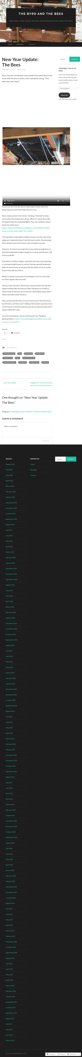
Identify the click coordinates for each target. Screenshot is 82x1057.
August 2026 (10, 464)
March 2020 (10, 870)
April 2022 (9, 733)
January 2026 (10, 497)
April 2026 (9, 481)
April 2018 (9, 980)
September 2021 (11, 771)
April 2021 (9, 799)
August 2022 (10, 711)
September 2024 (11, 579)
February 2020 (11, 876)
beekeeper (40, 353)
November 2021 (11, 760)
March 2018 (10, 986)
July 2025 (9, 530)
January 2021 (10, 815)
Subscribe (64, 95)
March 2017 (10, 1040)
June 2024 (9, 590)
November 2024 (11, 574)
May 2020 (9, 859)
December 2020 (11, 821)
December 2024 (11, 568)
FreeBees (23, 362)
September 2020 (11, 837)
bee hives (28, 353)
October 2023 (11, 634)
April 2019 (9, 925)
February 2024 (11, 612)
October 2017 (11, 1007)
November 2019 (11, 892)
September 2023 (11, 640)
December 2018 (11, 942)
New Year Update (9, 383)
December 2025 (11, 503)
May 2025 (9, 541)
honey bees (34, 362)
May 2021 (9, 793)
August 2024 (10, 585)
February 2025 (11, 557)
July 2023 (9, 651)
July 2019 (9, 909)
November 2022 (11, 695)
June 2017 (9, 1029)
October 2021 (11, 766)
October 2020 (11, 832)
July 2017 (9, 1024)
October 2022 (11, 700)
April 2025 (9, 546)
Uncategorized (11, 347)
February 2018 (11, 991)
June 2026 (9, 470)
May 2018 (9, 975)
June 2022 (9, 722)
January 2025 (10, 563)
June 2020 (9, 854)
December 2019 (11, 887)
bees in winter (29, 358)
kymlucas (21, 69)
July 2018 (9, 964)
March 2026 (10, 486)
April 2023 (9, 667)
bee (20, 353)
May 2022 (9, 728)
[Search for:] (69, 59)
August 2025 (10, 524)
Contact (32, 44)
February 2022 (11, 744)
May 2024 (9, 596)
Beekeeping (8, 358)
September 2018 (11, 953)
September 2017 (11, 1013)
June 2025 (9, 535)
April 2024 (9, 601)
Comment (46, 441)
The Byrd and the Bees (41, 13)
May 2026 (9, 475)
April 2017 (9, 1035)
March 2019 (10, 931)
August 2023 (10, 645)
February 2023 (11, 678)
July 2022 (9, 717)
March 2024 (10, 607)
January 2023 (10, 684)
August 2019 (10, 903)
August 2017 (10, 1018)
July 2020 (9, 848)
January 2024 (10, 618)
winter (45, 362)
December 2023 (11, 623)
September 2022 (11, 706)
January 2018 (10, 996)
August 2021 (10, 777)
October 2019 (11, 898)
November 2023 (11, 629)
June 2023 (9, 656)
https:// (18, 319)
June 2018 (9, 969)
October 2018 (11, 947)
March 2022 (10, 739)
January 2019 (10, 936)
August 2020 (10, 843)
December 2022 (11, 689)
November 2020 (11, 826)
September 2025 (11, 519)
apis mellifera (9, 353)
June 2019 (9, 914)
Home (10, 44)
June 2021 (9, 788)
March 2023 (10, 673)
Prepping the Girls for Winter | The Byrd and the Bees (31, 412)
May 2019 (9, 920)
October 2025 (11, 513)
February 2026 (11, 492)
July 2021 (9, 782)
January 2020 (10, 881)
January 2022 (10, 749)
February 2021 (11, 810)
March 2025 (10, 552)
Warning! (20, 44)
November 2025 (11, 508)
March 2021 (10, 804)
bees (18, 358)
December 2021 (11, 755)
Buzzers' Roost (10, 362)
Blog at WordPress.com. (16, 1053)
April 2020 (9, 865)
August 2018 (10, 958)
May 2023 (9, 662)
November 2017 (11, 1002)
